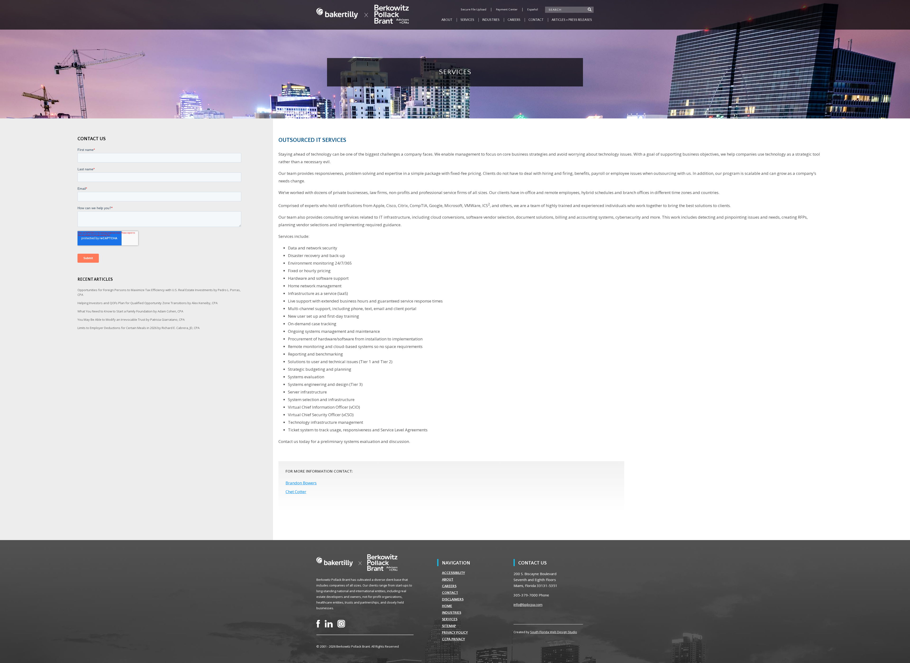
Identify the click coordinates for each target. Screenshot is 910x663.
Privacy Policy (455, 633)
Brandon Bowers (301, 483)
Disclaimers (453, 599)
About (446, 20)
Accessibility (453, 573)
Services (467, 20)
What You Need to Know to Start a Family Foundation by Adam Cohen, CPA (130, 311)
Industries (491, 20)
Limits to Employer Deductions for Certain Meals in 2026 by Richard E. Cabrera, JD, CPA (138, 328)
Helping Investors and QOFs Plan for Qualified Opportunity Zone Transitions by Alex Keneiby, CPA (147, 303)
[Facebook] (318, 623)
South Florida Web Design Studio (553, 632)
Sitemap (449, 626)
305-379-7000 (526, 595)
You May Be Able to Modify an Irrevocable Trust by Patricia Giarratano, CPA (131, 319)
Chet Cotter (296, 491)
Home (447, 606)
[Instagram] (341, 623)
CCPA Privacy (453, 639)
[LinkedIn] (329, 623)
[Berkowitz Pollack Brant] (362, 14)
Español (532, 9)
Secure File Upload (473, 9)
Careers (514, 20)
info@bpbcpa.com (528, 604)
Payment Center (507, 9)
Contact (536, 20)
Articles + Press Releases (572, 20)
